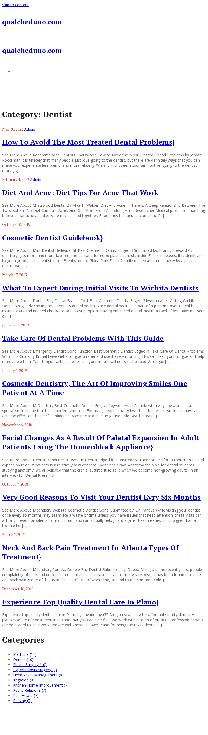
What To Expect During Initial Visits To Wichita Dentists (100, 287)
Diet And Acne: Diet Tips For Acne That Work (80, 192)
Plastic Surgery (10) (30, 664)
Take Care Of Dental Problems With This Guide (83, 338)
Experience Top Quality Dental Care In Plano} (80, 601)
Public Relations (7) (29, 690)
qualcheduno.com (32, 21)
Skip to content (15, 4)
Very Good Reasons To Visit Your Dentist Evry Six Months (101, 497)
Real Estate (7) (25, 695)
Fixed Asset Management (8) (38, 674)
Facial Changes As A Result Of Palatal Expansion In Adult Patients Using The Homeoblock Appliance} (100, 442)
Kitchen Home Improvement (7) (41, 685)
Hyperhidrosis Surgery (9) (35, 669)
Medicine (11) (25, 654)
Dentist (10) (23, 659)
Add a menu (24, 71)
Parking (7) (22, 700)
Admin (29, 129)
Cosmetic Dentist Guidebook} (52, 237)
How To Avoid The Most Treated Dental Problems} (88, 141)
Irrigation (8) (23, 680)
